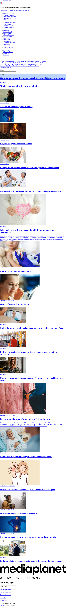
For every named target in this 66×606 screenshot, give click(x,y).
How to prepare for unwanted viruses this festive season (32, 78)
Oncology (6, 50)
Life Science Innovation (9, 16)
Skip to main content (5, 0)
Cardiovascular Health (9, 18)
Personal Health (7, 32)
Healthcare (6, 53)
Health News (14, 10)
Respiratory (6, 45)
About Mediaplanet (5, 592)
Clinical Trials (7, 41)
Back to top (3, 600)
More (4, 19)
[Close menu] (0, 69)
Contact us (3, 598)
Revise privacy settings (11, 605)
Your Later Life (7, 49)
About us (5, 29)
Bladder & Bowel (8, 25)
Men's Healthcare (8, 52)
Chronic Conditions (8, 13)
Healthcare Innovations (9, 22)
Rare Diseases (7, 44)
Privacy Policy (3, 605)
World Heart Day (8, 47)
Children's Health (8, 33)
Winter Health (7, 24)
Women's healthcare (8, 15)
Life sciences (6, 38)
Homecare (6, 55)
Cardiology (6, 30)
